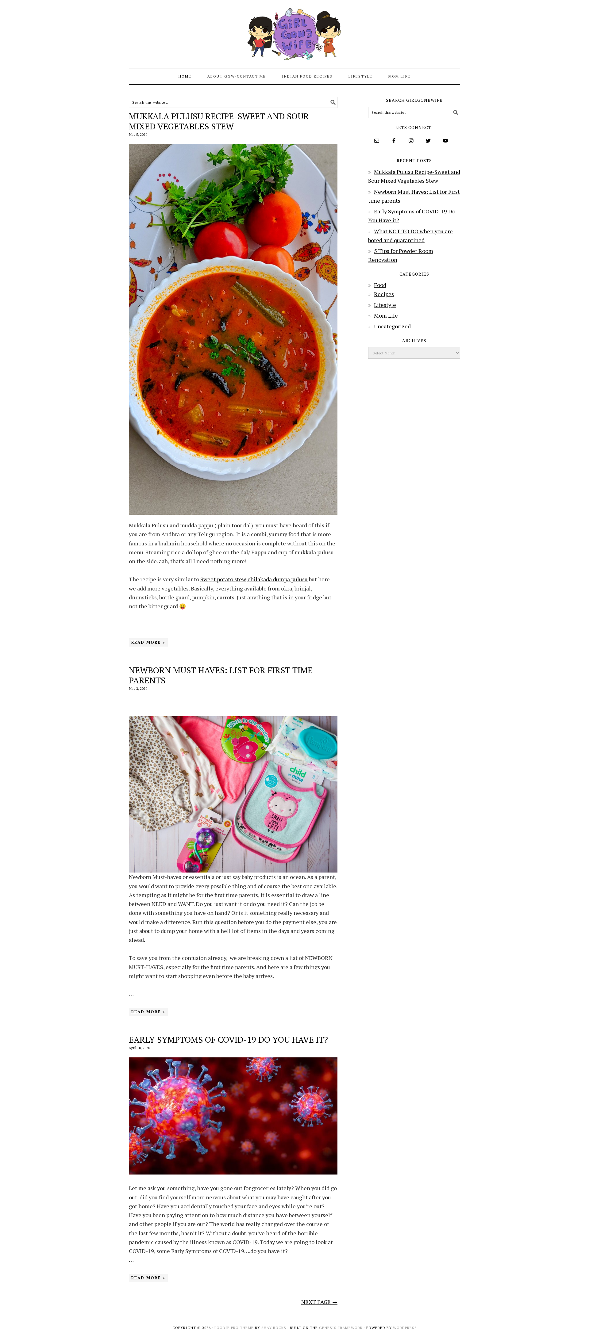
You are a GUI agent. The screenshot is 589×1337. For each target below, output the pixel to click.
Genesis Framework (341, 1327)
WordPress (405, 1327)
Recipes (384, 294)
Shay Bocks (273, 1327)
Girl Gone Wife (294, 31)
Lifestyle (385, 304)
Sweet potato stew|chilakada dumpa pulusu (254, 579)
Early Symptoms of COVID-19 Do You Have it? (228, 1039)
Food (380, 284)
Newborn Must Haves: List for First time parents (221, 675)
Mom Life (386, 315)
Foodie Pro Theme (234, 1327)
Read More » (148, 642)
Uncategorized (392, 326)
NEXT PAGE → (319, 1301)
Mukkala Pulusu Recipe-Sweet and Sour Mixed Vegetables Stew (219, 121)
